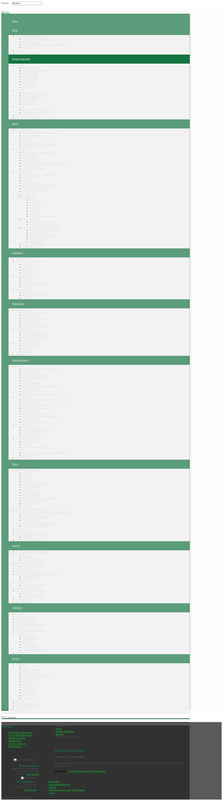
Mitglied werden (30, 76)
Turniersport (22, 149)
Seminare (20, 528)
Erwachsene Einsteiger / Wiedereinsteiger (43, 227)
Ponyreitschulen (30, 576)
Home (15, 21)
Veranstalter (18, 303)
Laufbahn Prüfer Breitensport (36, 427)
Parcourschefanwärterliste (35, 413)
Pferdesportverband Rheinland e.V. (32, 36)
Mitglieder (27, 557)
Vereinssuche (29, 87)
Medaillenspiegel (30, 492)
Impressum (54, 781)
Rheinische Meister (31, 495)
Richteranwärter (30, 644)
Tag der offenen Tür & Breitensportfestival (36, 523)
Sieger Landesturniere (33, 514)
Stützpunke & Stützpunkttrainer (38, 185)
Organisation (28, 489)
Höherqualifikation (31, 371)
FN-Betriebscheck (17, 743)
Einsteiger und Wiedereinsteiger (45, 230)
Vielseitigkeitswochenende (29, 539)
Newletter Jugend (24, 599)
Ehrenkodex (28, 286)
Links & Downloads (25, 601)
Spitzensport (22, 171)
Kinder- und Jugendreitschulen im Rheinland (37, 574)
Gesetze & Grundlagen (33, 146)
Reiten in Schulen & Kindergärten (32, 571)
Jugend (15, 545)
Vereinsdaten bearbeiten (34, 70)
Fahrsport (34, 210)
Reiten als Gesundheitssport (43, 235)
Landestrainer (29, 182)
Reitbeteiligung (29, 247)
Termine (26, 264)
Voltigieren (34, 208)
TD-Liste (26, 444)
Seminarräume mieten (26, 709)
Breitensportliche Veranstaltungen (39, 132)
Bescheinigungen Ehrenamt (35, 112)
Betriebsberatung (31, 98)
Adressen (27, 47)
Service (15, 658)
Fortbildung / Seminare (33, 374)
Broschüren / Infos (31, 272)
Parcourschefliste (31, 410)
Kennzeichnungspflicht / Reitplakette (40, 143)
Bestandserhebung (31, 67)
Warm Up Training (31, 486)
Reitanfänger (29, 219)
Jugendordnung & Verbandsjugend (32, 551)
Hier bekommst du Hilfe (34, 596)
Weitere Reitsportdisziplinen (43, 216)
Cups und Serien (30, 155)
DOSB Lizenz (28, 278)
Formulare (20, 354)
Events (15, 464)
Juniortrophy (22, 627)
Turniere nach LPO (24, 309)
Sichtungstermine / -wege (35, 188)
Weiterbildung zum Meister (35, 295)
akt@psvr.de (33, 774)
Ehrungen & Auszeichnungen (36, 109)
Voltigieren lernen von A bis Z (43, 224)
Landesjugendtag (24, 531)
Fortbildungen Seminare (34, 447)
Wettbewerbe (29, 84)
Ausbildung (17, 253)
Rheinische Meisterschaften (30, 470)
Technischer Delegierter (27, 438)
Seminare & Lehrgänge (27, 258)
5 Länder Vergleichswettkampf (31, 625)
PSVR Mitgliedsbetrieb (33, 95)
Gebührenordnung (31, 321)
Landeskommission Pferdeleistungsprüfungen (45, 163)
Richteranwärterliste (32, 383)
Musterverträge (30, 695)
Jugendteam (22, 554)
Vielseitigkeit (35, 205)
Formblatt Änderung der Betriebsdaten (87, 771)
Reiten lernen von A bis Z (41, 222)
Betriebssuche (29, 104)
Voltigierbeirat (29, 638)
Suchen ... (6, 3)
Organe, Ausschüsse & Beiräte (37, 39)
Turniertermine (29, 157)
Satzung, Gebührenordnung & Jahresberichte (44, 44)
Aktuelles (20, 613)
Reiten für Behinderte (33, 244)
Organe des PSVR (31, 670)
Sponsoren (27, 475)
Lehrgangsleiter (30, 647)
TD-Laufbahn (28, 441)
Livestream (27, 506)
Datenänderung (23, 458)
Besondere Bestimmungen (35, 334)
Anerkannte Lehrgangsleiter (36, 284)
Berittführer (28, 138)
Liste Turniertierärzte (32, 455)
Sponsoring (28, 481)
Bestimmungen (29, 315)
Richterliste (28, 270)
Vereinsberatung (30, 79)
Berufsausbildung (24, 289)
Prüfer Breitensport (31, 135)
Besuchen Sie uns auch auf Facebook (67, 790)
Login (52, 793)
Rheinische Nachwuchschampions (39, 498)
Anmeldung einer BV (32, 332)
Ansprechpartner (30, 636)
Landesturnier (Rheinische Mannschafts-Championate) (43, 512)
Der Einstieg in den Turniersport (37, 152)
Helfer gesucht (29, 503)
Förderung (27, 81)
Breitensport (22, 129)
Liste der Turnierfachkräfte (35, 318)
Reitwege (27, 141)
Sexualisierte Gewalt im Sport (30, 590)
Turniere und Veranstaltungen (37, 675)
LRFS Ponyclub (29, 579)
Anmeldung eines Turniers (35, 312)
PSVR (15, 30)
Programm (27, 537)
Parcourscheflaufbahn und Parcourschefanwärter (47, 399)
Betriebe (20, 90)
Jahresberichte (29, 698)
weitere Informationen (33, 169)
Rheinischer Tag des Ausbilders (31, 509)
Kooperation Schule (25, 115)
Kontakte (20, 633)
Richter (19, 366)
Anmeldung (28, 267)
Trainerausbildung (24, 275)
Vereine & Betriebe (21, 59)
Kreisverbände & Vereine (34, 650)
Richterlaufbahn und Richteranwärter (40, 369)
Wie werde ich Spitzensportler (37, 174)
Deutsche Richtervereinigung (36, 394)
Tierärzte (20, 449)
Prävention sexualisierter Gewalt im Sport (36, 118)
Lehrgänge (27, 281)
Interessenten (22, 194)
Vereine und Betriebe (32, 673)
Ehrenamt (20, 106)
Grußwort (27, 473)
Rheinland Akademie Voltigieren (31, 534)
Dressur (33, 199)
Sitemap (20, 701)
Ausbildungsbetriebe (32, 292)
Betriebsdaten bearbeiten (35, 93)
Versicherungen (30, 73)
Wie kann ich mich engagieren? (31, 562)
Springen (33, 202)
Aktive (15, 124)
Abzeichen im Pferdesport (28, 261)
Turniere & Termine (25, 616)
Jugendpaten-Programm (34, 191)
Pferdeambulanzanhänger (28, 706)
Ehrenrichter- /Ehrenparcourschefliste (41, 385)
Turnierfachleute (30, 166)
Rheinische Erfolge (25, 619)
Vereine (19, 65)
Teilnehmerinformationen (35, 484)
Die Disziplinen (29, 196)
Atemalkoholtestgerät (33, 326)
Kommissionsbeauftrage (34, 391)
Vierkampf (34, 213)
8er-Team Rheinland (32, 160)
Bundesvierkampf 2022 (33, 585)
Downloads (21, 652)
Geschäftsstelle (30, 42)
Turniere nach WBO (25, 329)
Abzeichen (27, 687)
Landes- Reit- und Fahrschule (30, 53)
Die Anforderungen (31, 177)
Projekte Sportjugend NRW (28, 565)
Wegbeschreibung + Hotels (35, 500)
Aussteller (27, 478)
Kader (25, 180)
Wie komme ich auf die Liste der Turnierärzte (44, 452)
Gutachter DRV (29, 388)
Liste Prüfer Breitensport (34, 436)
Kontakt (52, 787)
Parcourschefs (23, 397)
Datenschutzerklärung (26, 703)
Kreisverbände (22, 50)
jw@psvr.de (30, 790)
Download (20, 664)
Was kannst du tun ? (32, 593)
